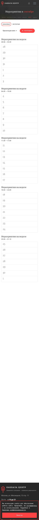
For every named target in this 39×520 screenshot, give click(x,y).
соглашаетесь (31, 506)
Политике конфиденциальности (14, 510)
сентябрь (9, 17)
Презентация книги (9, 30)
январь (35, 17)
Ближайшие (6, 24)
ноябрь (19, 17)
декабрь (25, 17)
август (4, 17)
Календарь (28, 30)
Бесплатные (16, 24)
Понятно (19, 515)
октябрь (14, 17)
